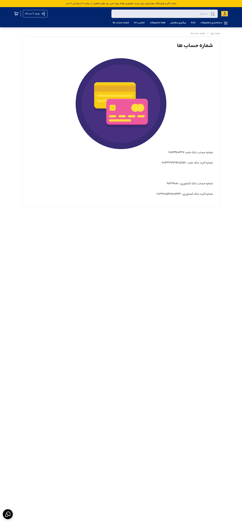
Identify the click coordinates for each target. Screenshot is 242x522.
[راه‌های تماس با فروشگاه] (8, 514)
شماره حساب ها (198, 33)
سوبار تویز (215, 33)
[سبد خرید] (16, 14)
